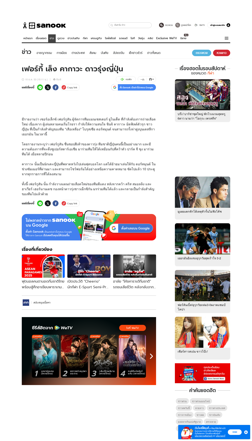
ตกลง (234, 432)
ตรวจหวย (211, 421)
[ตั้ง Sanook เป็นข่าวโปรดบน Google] (89, 225)
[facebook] (55, 87)
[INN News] (26, 302)
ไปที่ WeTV (132, 328)
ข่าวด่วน (182, 401)
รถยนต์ (123, 38)
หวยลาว (199, 408)
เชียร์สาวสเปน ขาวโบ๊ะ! (193, 351)
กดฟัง (129, 79)
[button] (112, 25)
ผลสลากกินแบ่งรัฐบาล (189, 421)
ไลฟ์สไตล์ (110, 38)
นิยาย (183, 38)
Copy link (72, 87)
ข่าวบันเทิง (74, 38)
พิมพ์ (58, 79)
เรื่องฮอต (41, 38)
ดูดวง (60, 38)
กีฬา (85, 38)
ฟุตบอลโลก (94, 163)
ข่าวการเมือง (184, 415)
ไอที (133, 38)
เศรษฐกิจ (96, 38)
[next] (151, 356)
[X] (48, 87)
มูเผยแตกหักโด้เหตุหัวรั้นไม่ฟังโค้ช (200, 211)
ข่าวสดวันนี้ (184, 408)
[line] (40, 87)
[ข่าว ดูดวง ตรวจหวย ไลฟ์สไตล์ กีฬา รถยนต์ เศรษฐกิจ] (44, 25)
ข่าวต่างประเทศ (217, 408)
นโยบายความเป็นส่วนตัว (204, 436)
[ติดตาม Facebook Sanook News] (202, 373)
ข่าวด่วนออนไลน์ (201, 401)
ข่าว (52, 38)
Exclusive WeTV (166, 38)
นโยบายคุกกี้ (220, 436)
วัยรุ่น (141, 38)
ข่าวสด (200, 415)
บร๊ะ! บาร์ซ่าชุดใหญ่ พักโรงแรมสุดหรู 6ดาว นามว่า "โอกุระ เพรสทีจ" (201, 116)
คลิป (150, 38)
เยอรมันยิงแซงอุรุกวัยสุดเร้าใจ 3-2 (199, 258)
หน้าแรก (28, 38)
